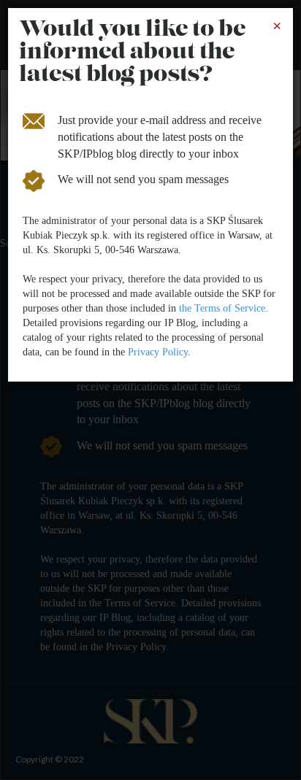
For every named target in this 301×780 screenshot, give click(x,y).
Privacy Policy (158, 352)
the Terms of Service (222, 308)
